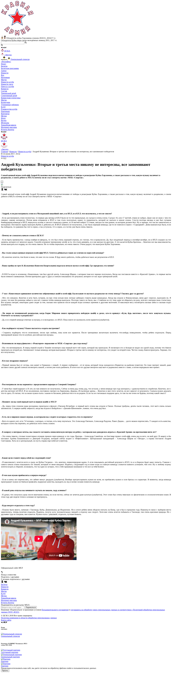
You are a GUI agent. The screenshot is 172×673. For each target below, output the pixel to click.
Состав (4, 91)
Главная (4, 151)
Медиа (4, 596)
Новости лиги (7, 84)
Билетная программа (10, 68)
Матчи (4, 80)
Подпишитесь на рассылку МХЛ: (15, 605)
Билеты (4, 584)
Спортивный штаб (9, 95)
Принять (5, 671)
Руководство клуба (9, 109)
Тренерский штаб (8, 93)
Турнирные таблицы (10, 105)
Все (2, 75)
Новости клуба (7, 82)
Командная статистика (10, 98)
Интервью (5, 77)
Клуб (3, 593)
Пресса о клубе (7, 86)
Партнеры (5, 111)
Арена (3, 71)
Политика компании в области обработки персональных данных (29, 618)
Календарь (5, 102)
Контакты (5, 114)
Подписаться (31, 607)
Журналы (5, 123)
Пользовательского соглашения (55, 610)
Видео (3, 120)
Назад (3, 64)
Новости (13, 151)
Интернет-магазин (9, 600)
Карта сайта (6, 620)
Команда (4, 589)
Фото (3, 118)
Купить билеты (7, 603)
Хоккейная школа (8, 598)
